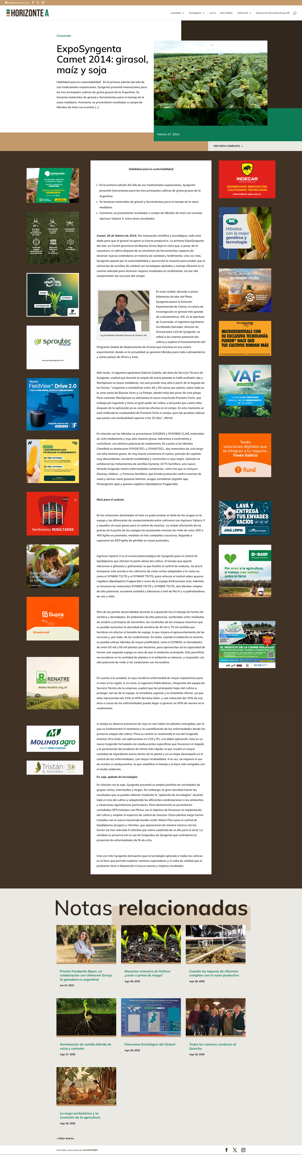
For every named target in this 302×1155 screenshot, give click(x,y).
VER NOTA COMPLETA (226, 145)
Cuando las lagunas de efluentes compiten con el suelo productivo (214, 973)
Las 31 (212, 13)
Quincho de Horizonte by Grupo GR (272, 13)
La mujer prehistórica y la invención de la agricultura (80, 1115)
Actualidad (176, 13)
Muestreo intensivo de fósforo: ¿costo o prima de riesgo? (148, 973)
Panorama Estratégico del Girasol (150, 1044)
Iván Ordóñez (226, 13)
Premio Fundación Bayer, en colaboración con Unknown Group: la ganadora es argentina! (86, 975)
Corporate (64, 35)
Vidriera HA (242, 13)
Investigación (195, 13)
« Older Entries (65, 1138)
